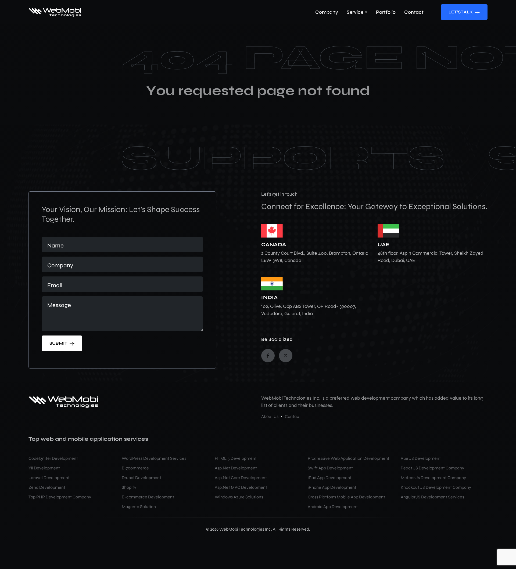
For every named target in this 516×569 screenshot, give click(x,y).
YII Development (44, 467)
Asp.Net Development (236, 467)
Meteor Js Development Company (433, 477)
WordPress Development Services (154, 458)
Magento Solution (139, 506)
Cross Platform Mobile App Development (346, 496)
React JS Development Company (432, 467)
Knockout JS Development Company (436, 487)
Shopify (129, 487)
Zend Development (46, 487)
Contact (293, 416)
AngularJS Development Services (432, 496)
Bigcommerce (135, 467)
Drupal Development (141, 477)
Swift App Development (330, 467)
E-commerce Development (148, 496)
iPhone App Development (332, 487)
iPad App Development (330, 477)
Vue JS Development (421, 458)
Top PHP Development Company (59, 496)
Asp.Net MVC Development (241, 487)
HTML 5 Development (236, 458)
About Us (269, 416)
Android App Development (333, 506)
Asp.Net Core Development (241, 477)
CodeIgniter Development (53, 458)
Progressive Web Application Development (348, 458)
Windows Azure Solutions (239, 496)
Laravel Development (49, 477)
